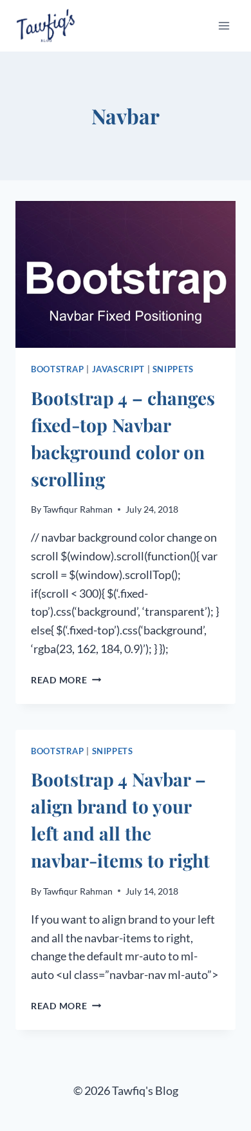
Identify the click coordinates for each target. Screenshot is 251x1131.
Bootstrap (57, 369)
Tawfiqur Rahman (78, 509)
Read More (66, 679)
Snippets (173, 369)
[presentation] (125, 274)
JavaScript (118, 369)
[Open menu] (224, 25)
